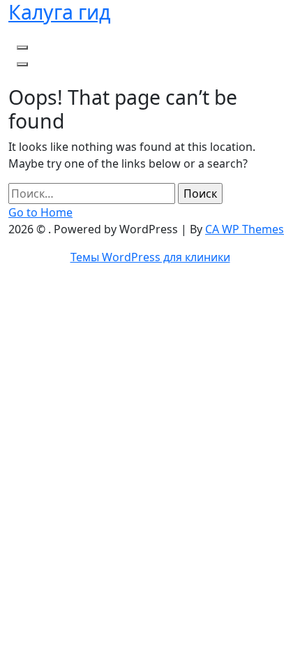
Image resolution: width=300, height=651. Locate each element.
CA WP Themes (244, 229)
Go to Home (40, 212)
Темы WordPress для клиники (150, 257)
